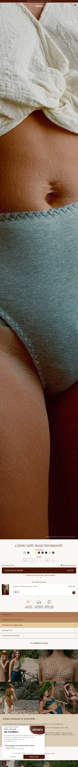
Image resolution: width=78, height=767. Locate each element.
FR (7, 6)
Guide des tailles (9, 565)
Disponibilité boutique (69, 565)
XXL (53, 560)
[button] (70, 6)
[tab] (37, 577)
